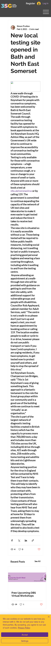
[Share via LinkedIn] (26, 540)
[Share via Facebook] (12, 540)
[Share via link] (32, 540)
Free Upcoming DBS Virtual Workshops (23, 594)
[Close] (47, 618)
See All (38, 561)
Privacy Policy (24, 627)
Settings (24, 640)
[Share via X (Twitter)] (19, 540)
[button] (30, 3)
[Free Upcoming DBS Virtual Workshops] (27, 577)
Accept (25, 634)
